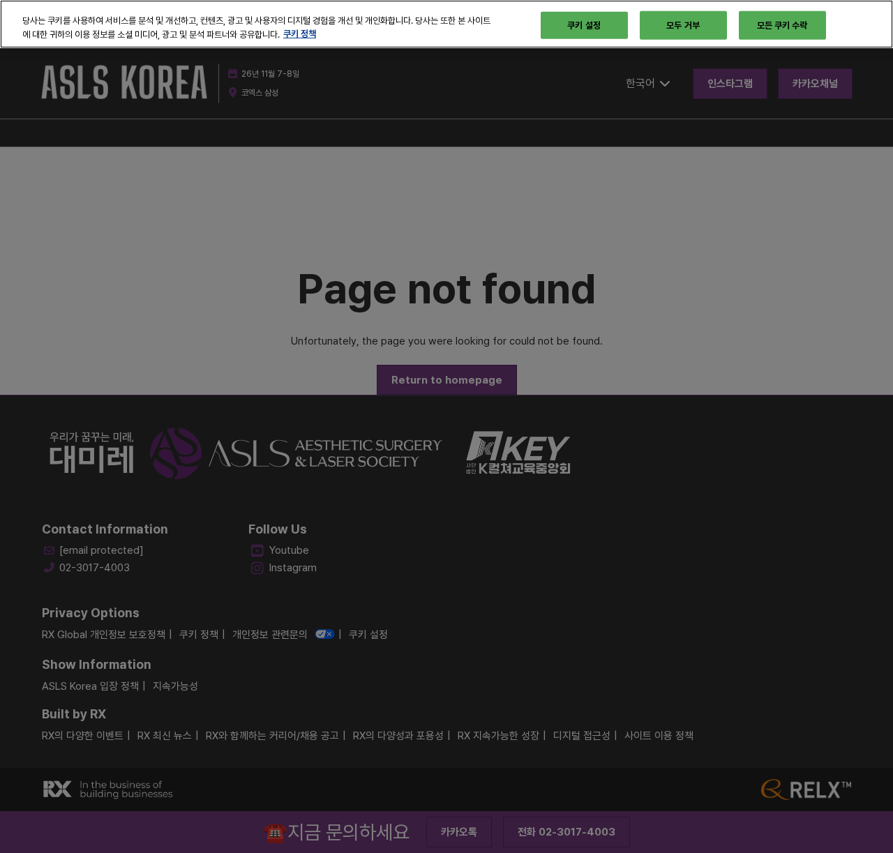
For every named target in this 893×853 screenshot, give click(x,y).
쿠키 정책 (299, 34)
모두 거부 (683, 24)
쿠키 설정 (584, 24)
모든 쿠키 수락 (782, 24)
